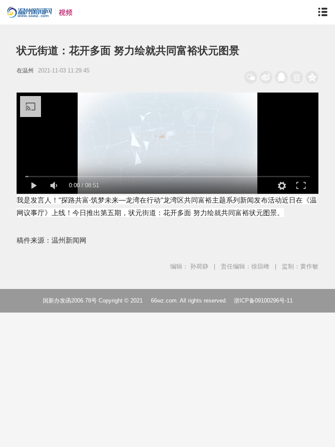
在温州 (25, 70)
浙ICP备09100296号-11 (263, 300)
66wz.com (164, 300)
